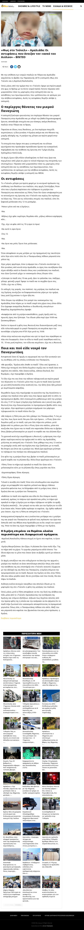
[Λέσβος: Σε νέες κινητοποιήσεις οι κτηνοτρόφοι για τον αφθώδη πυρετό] (51, 882)
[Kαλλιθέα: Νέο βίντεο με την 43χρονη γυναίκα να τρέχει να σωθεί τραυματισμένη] (31, 778)
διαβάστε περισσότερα (11, 618)
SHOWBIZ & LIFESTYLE (29, 6)
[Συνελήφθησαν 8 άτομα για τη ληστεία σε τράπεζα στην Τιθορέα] (51, 803)
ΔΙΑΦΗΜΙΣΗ (13, 1)
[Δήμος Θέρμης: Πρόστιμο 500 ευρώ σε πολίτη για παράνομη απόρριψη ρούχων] (12, 882)
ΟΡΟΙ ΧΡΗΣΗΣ (37, 915)
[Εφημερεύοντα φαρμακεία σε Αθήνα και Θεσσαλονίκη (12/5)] (31, 753)
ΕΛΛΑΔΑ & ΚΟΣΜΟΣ (63, 6)
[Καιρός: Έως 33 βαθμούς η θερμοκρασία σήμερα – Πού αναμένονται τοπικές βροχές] (12, 753)
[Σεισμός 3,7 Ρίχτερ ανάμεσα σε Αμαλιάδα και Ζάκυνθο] (51, 854)
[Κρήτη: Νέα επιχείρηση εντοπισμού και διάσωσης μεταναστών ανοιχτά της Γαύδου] (12, 803)
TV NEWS (46, 6)
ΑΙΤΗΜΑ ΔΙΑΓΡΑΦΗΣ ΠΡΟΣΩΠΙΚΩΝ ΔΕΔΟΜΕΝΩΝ (59, 915)
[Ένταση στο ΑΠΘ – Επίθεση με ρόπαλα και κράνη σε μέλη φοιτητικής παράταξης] (51, 696)
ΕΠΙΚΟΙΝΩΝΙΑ (21, 1)
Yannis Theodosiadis (48, 926)
